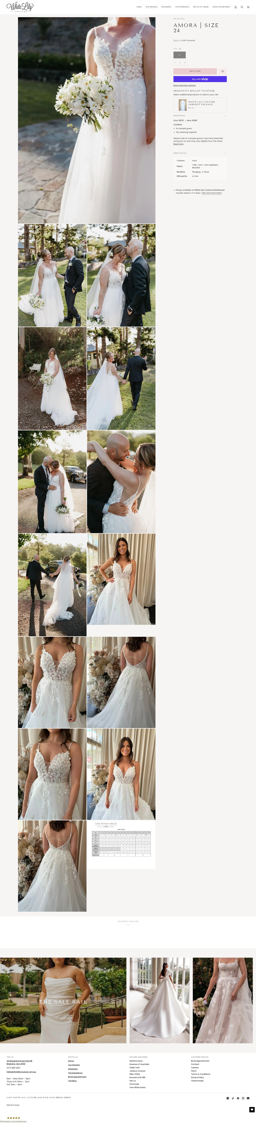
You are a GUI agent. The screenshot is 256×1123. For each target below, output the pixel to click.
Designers (73, 1069)
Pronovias (134, 1084)
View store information (212, 193)
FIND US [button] (10, 1057)
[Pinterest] (238, 1098)
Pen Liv (133, 1080)
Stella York (134, 1067)
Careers (195, 1067)
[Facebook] (228, 1098)
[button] (152, 7)
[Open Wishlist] (252, 1109)
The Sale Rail (179, 18)
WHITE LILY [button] (73, 1057)
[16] (223, 1000)
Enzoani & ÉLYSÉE (137, 1077)
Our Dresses (74, 1065)
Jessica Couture (137, 1071)
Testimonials (197, 1080)
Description (179, 116)
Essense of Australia (139, 1064)
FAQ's (193, 1071)
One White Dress (137, 1087)
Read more (178, 144)
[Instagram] (243, 1098)
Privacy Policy (197, 1077)
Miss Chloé (135, 1074)
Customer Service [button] (199, 1057)
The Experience (75, 1073)
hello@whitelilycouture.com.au (21, 1072)
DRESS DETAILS (180, 153)
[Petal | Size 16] (223, 1000)
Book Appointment (77, 1076)
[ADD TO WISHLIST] (223, 72)
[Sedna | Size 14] (160, 1000)
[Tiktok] (233, 1098)
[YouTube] (248, 1098)
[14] (160, 1000)
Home (71, 1061)
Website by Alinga (13, 1105)
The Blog (72, 1080)
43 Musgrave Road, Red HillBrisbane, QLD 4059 (19, 1062)
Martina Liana (136, 1061)
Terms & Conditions (200, 1074)
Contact (195, 1064)
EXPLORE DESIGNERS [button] (138, 1057)
